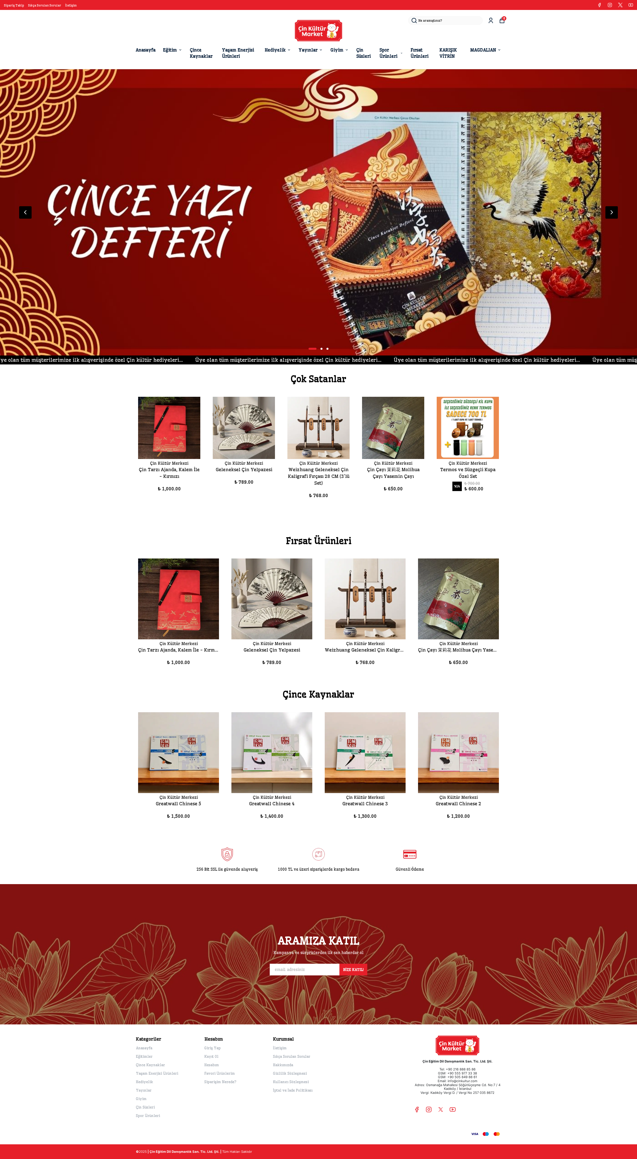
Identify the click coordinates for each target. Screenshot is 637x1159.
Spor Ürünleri (388, 53)
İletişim (71, 5)
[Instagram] (429, 1109)
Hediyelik (275, 49)
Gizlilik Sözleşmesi (290, 1073)
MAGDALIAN (483, 49)
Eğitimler (144, 1056)
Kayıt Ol (211, 1056)
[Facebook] (417, 1109)
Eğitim (170, 49)
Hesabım (211, 1065)
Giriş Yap (212, 1048)
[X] (441, 1109)
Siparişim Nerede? (220, 1082)
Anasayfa (146, 49)
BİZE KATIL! (353, 969)
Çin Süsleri (363, 53)
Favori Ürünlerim (219, 1073)
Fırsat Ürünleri (419, 53)
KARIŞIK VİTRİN (448, 53)
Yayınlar (308, 49)
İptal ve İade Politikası (293, 1090)
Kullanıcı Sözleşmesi (291, 1082)
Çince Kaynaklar (201, 53)
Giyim (336, 49)
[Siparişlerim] (491, 20)
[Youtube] (453, 1109)
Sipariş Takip (14, 5)
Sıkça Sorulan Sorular (44, 5)
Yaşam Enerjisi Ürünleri (238, 53)
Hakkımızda (283, 1065)
